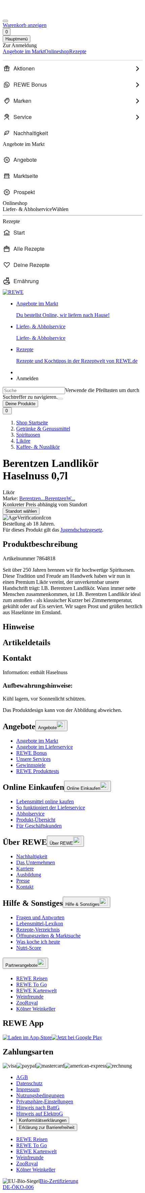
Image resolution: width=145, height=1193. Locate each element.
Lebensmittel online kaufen (45, 801)
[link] (79, 309)
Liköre (23, 441)
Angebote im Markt (37, 741)
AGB (22, 1077)
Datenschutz (29, 1083)
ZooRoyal (27, 1003)
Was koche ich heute (38, 942)
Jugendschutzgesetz (81, 530)
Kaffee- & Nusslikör (38, 447)
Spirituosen (28, 435)
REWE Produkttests (37, 771)
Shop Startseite (32, 422)
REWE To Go (31, 984)
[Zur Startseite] (26, 13)
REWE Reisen (32, 978)
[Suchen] (60, 399)
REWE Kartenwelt (36, 990)
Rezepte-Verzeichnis (38, 929)
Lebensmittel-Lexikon (39, 923)
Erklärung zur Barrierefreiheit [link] (47, 1127)
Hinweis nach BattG (38, 1107)
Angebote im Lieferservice (44, 747)
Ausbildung (28, 874)
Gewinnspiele (31, 765)
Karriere (25, 868)
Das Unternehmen (35, 862)
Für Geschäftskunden (39, 826)
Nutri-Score (28, 948)
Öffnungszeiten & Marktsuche (48, 935)
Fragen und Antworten (40, 917)
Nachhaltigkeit (31, 856)
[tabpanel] (72, 685)
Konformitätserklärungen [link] (42, 1120)
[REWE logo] (13, 292)
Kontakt (24, 887)
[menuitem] (72, 68)
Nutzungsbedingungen (40, 1095)
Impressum (27, 1089)
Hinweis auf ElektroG (39, 1113)
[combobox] (34, 390)
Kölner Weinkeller (35, 1009)
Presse (23, 881)
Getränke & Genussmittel (43, 428)
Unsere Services (33, 759)
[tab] (72, 626)
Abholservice (30, 813)
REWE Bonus (31, 753)
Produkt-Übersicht (35, 820)
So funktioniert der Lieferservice (50, 807)
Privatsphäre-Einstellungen (44, 1101)
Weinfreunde (30, 997)
